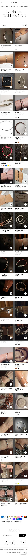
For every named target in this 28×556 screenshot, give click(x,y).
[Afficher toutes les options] (10, 165)
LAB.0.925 (6, 549)
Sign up (22, 535)
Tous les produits (20, 6)
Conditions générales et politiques (11, 522)
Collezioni (6, 6)
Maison (2, 6)
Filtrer (4, 25)
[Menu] (2, 2)
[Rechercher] (22, 2)
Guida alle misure (12, 6)
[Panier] (26, 2)
